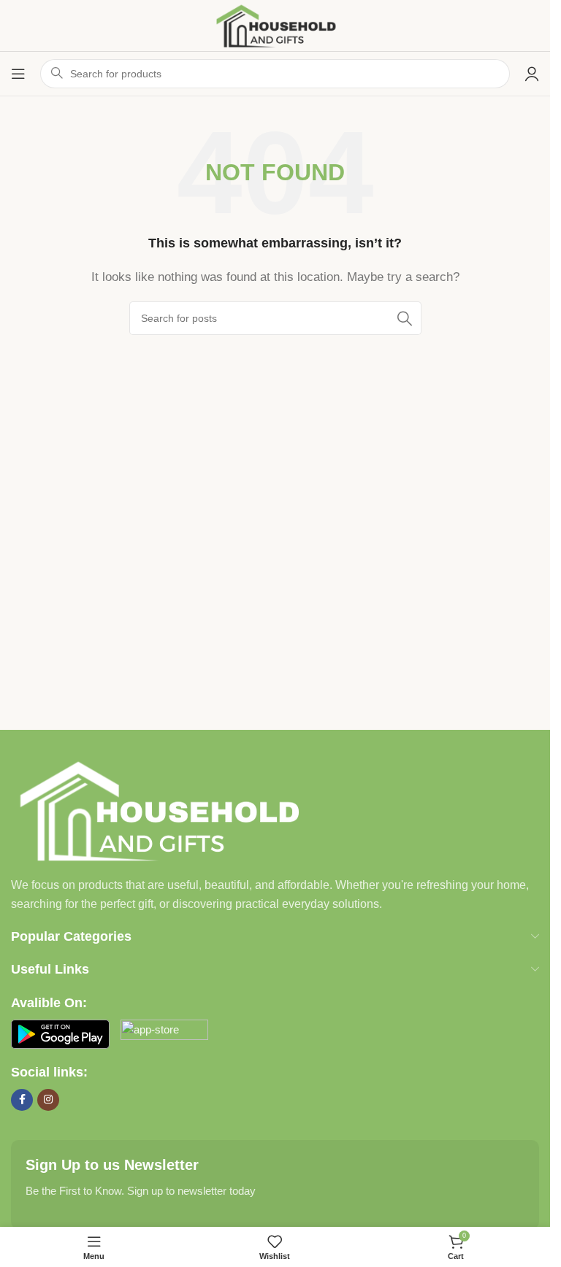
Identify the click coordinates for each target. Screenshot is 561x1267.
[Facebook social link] (22, 1100)
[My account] (531, 73)
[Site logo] (275, 24)
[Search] (404, 318)
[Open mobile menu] (18, 73)
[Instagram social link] (48, 1100)
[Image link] (157, 809)
